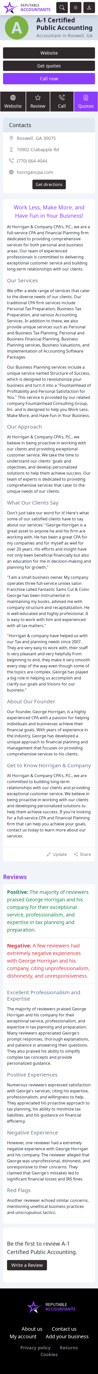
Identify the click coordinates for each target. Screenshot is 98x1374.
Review (37, 106)
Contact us (64, 1328)
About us (32, 1328)
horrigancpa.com (35, 172)
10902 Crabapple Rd (38, 149)
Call (62, 106)
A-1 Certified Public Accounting (64, 24)
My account (23, 1336)
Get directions (49, 184)
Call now (49, 78)
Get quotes (49, 66)
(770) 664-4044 (32, 161)
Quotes (86, 106)
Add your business (67, 1336)
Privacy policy (35, 1348)
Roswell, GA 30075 (36, 138)
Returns (69, 1348)
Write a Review (27, 1265)
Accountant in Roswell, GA (64, 35)
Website (49, 53)
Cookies (49, 1354)
